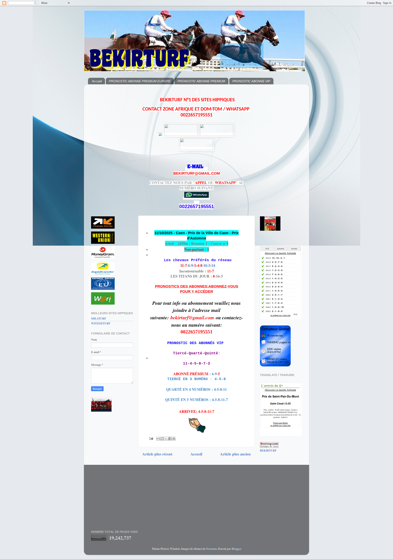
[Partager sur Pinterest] (174, 439)
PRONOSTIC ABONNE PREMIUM (201, 81)
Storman (211, 549)
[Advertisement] (112, 148)
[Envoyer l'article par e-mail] (151, 438)
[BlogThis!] (162, 439)
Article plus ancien (235, 454)
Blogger (236, 549)
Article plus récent (157, 454)
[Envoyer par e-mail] (158, 439)
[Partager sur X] (166, 439)
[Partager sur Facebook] (170, 439)
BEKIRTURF (268, 450)
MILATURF (98, 318)
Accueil (97, 81)
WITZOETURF (100, 323)
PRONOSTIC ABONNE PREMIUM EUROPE (140, 81)
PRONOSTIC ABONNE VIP (251, 81)
